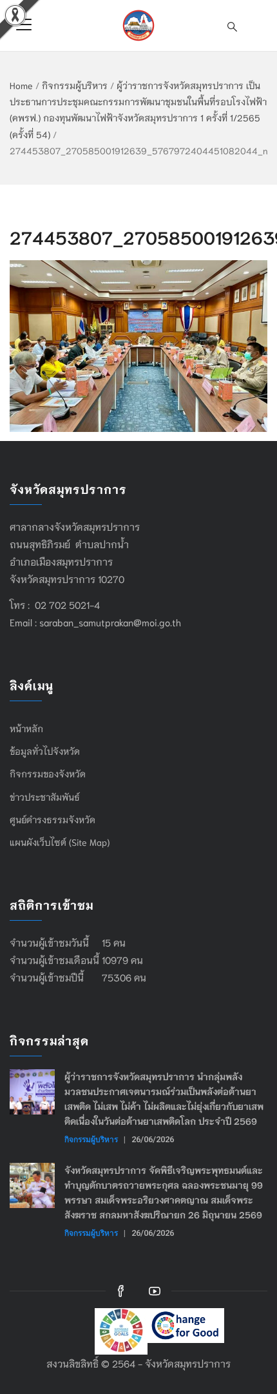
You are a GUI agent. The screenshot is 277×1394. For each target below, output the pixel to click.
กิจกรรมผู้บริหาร (75, 85)
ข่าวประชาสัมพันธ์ (45, 797)
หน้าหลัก (26, 728)
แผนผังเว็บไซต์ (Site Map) (60, 842)
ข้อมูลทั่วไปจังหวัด (45, 751)
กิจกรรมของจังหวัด (48, 773)
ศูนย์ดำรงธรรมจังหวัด (52, 819)
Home (21, 85)
